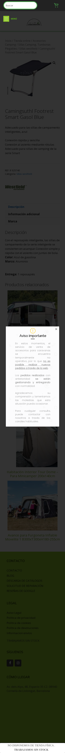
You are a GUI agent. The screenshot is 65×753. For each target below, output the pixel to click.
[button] (6, 19)
